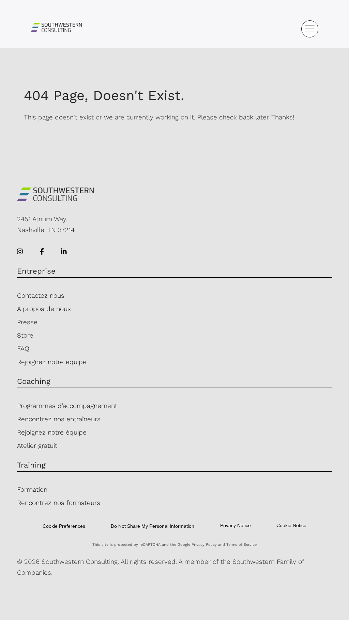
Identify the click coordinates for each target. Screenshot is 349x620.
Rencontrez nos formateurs (58, 503)
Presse (27, 322)
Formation (32, 489)
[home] (56, 29)
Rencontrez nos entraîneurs (59, 419)
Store (25, 335)
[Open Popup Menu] (309, 28)
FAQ (23, 349)
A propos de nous (44, 309)
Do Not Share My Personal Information (152, 526)
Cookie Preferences (64, 526)
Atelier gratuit (37, 446)
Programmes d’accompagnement (67, 406)
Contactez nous (40, 295)
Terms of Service (241, 544)
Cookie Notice (291, 525)
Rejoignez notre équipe (52, 362)
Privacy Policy (204, 544)
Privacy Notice (235, 525)
